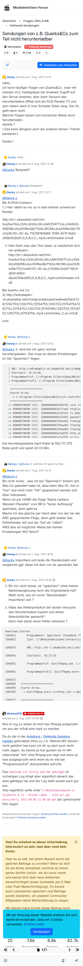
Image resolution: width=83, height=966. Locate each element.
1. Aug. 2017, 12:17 (40, 192)
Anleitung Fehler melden (54, 814)
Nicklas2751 (14, 713)
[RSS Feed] (46, 52)
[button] (5, 960)
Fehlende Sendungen (40, 46)
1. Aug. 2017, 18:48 (41, 579)
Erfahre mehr (34, 924)
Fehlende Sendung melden (31, 817)
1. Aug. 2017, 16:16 (42, 554)
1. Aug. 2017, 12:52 (42, 343)
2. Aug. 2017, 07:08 (27, 718)
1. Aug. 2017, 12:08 (42, 163)
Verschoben (14, 46)
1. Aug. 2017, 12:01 (40, 77)
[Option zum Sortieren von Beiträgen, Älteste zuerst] (7, 65)
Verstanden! (41, 932)
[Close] (75, 842)
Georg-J (12, 163)
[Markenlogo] (7, 8)
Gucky (11, 77)
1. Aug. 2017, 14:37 (40, 470)
